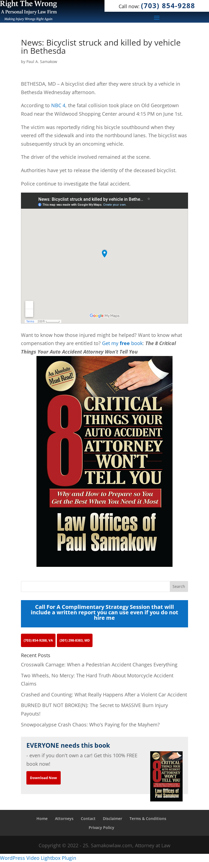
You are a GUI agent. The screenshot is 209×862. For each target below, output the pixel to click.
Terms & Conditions (148, 818)
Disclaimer (112, 818)
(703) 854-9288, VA (38, 640)
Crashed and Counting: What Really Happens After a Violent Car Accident (104, 694)
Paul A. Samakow (41, 61)
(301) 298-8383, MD (75, 640)
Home (42, 818)
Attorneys (64, 818)
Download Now (43, 777)
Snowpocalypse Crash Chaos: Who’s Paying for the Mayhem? (90, 724)
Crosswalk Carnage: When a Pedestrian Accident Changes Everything (99, 664)
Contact (88, 818)
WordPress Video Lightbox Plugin (38, 858)
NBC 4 (58, 105)
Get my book (122, 343)
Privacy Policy (101, 827)
